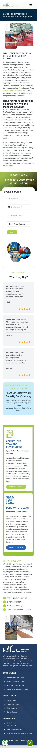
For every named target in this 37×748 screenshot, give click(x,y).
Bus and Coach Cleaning (15, 685)
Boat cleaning (12, 708)
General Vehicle (12, 712)
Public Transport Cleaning (16, 681)
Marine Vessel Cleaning (15, 678)
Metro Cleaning (12, 700)
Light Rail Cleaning (13, 704)
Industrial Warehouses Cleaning (18, 689)
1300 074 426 (11, 723)
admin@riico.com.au (14, 729)
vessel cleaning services (12, 90)
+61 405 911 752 (12, 726)
